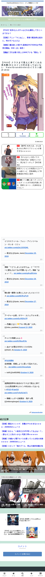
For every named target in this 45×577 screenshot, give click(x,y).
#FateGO (15, 390)
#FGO (8, 390)
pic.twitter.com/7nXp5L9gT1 (16, 393)
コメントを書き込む (22, 554)
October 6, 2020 (20, 350)
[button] (40, 382)
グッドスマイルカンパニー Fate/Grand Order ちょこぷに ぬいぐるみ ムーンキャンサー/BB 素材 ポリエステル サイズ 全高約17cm (22, 469)
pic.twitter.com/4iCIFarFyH (17, 296)
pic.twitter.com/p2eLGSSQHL (17, 248)
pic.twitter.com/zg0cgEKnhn (25, 273)
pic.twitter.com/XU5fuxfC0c (16, 341)
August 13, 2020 (25, 327)
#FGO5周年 (9, 361)
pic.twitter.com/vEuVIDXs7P (16, 319)
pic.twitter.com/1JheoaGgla (20, 367)
